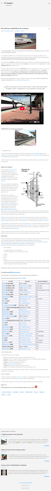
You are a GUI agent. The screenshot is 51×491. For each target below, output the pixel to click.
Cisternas (11, 363)
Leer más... (47, 445)
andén (37, 217)
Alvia (3, 298)
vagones (43, 212)
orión (34, 241)
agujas (4, 223)
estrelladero (40, 220)
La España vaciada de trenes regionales (12, 434)
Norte (17, 156)
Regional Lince (5, 331)
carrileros (19, 377)
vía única (14, 169)
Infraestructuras (28, 392)
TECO (5, 357)
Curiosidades (16, 392)
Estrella (4, 283)
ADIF (14, 245)
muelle (2, 220)
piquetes (16, 228)
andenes (10, 231)
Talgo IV (4, 307)
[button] (49, 29)
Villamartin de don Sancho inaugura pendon (13, 449)
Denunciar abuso (25, 488)
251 (29, 359)
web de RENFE (22, 278)
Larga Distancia (41, 241)
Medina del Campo (23, 296)
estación (9, 198)
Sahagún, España (9, 31)
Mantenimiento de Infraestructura (8, 209)
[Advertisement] (25, 16)
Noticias (36, 392)
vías (10, 217)
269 (31, 357)
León (28, 80)
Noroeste (10, 156)
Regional (4, 301)
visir (22, 241)
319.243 (15, 381)
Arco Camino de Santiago (8, 305)
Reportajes (42, 392)
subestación (25, 220)
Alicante (24, 322)
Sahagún (3, 394)
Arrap (9, 150)
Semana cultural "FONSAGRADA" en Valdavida (13, 465)
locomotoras (10, 204)
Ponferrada (23, 80)
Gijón (29, 298)
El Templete (8, 3)
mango (47, 220)
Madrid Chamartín (23, 285)
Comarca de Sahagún (6, 392)
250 (34, 357)
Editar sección (15, 272)
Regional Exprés (21, 243)
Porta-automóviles (15, 365)
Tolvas (11, 362)
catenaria (3, 181)
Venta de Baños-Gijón (37, 153)
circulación (23, 217)
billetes (9, 241)
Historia (22, 392)
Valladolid (30, 296)
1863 (40, 155)
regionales (29, 241)
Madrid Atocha (25, 331)
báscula (27, 212)
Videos (8, 394)
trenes (10, 226)
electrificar (11, 171)
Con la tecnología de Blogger (25, 482)
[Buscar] (49, 4)
